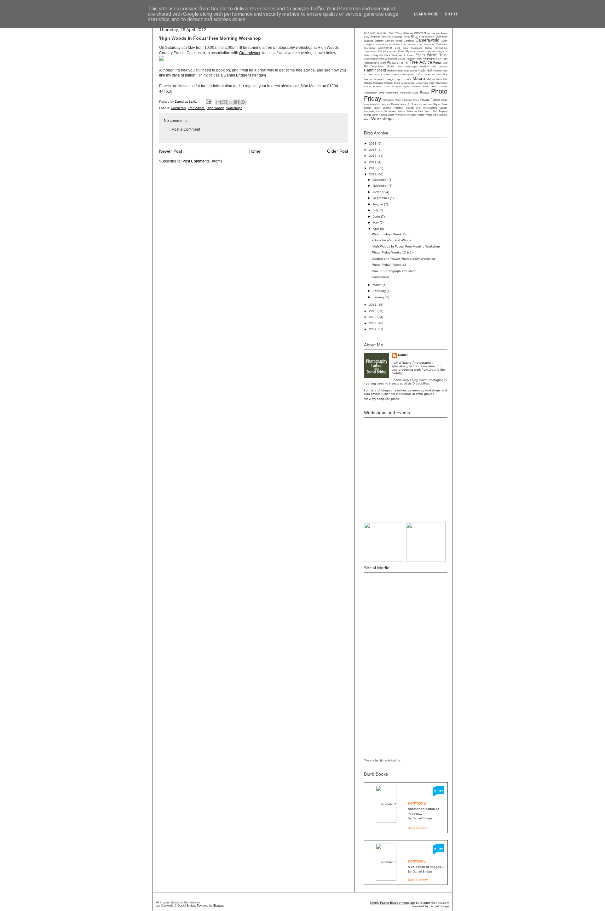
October (379, 192)
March (378, 285)
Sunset (379, 111)
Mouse (419, 83)
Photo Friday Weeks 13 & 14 (393, 252)
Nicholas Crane (381, 86)
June (377, 216)
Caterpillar (369, 44)
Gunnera (443, 66)
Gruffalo (424, 66)
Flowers (392, 62)
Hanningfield (375, 70)
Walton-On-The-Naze (406, 114)
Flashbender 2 (371, 62)
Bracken (368, 40)
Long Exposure (403, 79)
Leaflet (418, 74)
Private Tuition (430, 99)
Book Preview (418, 828)
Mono (397, 83)
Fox (406, 62)
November (381, 185)
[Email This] (219, 102)
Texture (401, 111)
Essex (410, 55)
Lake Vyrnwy (407, 74)
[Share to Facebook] (236, 102)
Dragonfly (377, 55)
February (380, 291)
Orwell (434, 86)
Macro (418, 78)
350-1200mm (395, 33)
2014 (373, 162)
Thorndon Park (414, 111)
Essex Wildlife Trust (431, 55)
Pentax (424, 92)
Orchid (425, 86)
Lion (445, 74)
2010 (373, 311)
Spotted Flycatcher (393, 107)
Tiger (426, 111)
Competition (441, 48)
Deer (434, 51)
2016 (373, 149)
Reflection (375, 104)
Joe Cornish (374, 74)
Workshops (234, 108)
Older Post (337, 151)
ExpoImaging (370, 58)
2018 (373, 143)
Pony (398, 100)
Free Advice (196, 108)
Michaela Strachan (383, 83)
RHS (410, 104)
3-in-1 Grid (382, 33)
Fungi (437, 62)
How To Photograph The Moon (394, 271)
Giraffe (390, 66)
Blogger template (402, 902)
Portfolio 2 (417, 803)
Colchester (178, 108)
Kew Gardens (392, 74)
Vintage (383, 114)
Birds (414, 36)
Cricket (382, 51)
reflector (386, 104)
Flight (383, 62)
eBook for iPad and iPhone (392, 240)
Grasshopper (411, 66)
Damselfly (403, 51)
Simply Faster (380, 902)
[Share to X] (231, 102)
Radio (444, 100)
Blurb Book (442, 36)
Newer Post (170, 151)
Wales (391, 114)
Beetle (407, 36)
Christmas (441, 44)
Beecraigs (397, 36)
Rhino (403, 104)
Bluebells (430, 36)
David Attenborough (420, 51)
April (376, 229)
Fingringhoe (429, 58)
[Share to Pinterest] (242, 102)
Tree (434, 111)
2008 (373, 323)
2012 (366, 33)
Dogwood (442, 51)
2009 (373, 317)
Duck (387, 55)
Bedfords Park (378, 36)
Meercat (368, 83)
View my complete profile (382, 399)
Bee (389, 36)
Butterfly (379, 40)
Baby (366, 36)
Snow (444, 104)
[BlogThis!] (225, 102)
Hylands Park (440, 70)
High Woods (215, 108)
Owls (381, 92)
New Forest (429, 83)
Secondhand (425, 104)
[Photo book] (438, 795)
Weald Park (431, 114)
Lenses (438, 74)
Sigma (436, 104)
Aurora (444, 33)
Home (255, 151)
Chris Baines (408, 44)
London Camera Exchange (378, 79)
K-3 (383, 74)
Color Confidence (412, 48)
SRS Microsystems (426, 107)
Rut (416, 104)
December (381, 179)
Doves (367, 55)
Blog (421, 36)
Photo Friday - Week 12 (389, 264)
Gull (434, 66)
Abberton (408, 33)
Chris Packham (426, 44)
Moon (404, 83)
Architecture (433, 33)
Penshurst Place (409, 92)
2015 (373, 155)
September (381, 198)
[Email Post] (208, 101)
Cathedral (381, 44)
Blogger (218, 905)
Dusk (394, 55)
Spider (377, 107)
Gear (445, 62)
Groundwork (249, 53)
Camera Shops (393, 40)
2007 (373, 329)
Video (375, 114)
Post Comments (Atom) (202, 161)
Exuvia (401, 58)
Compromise (370, 51)
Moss (411, 83)
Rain (366, 104)
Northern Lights (400, 86)
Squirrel (410, 107)
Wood (367, 119)
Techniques (390, 111)
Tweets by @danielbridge (382, 760)
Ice (365, 74)
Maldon (431, 79)
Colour (428, 48)
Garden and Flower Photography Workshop (403, 258)
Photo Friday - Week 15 (389, 234)
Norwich (416, 86)
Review (395, 104)
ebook (402, 55)
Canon (444, 40)
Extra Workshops (387, 58)
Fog (401, 62)
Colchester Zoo (389, 47)
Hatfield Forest (395, 70)
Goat (399, 66)
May (376, 222)
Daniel (180, 101)
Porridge (407, 100)
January (379, 297)
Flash (444, 58)
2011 (373, 304)
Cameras (409, 40)
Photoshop (388, 100)
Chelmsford (394, 44)
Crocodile (392, 51)
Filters (419, 58)
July (376, 210)
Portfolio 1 (417, 861)
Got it (451, 14)
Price (416, 100)
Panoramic (392, 92)
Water (421, 114)
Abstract (420, 33)
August (378, 204)
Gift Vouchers (374, 66)
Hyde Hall (425, 70)
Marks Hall (441, 79)
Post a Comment (186, 129)
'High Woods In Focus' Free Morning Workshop (406, 246)
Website (443, 114)
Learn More (426, 14)
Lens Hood (428, 74)
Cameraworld (427, 40)
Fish (438, 58)
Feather (410, 58)
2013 (372, 33)
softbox (368, 107)
